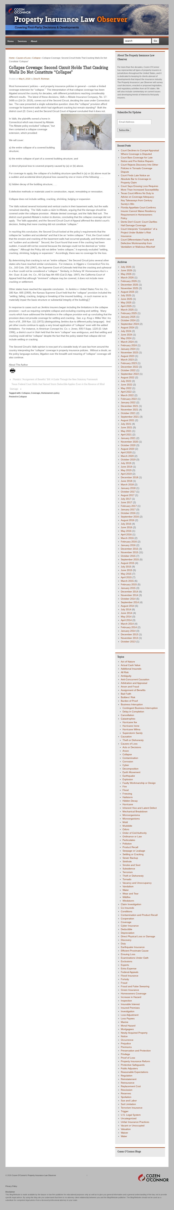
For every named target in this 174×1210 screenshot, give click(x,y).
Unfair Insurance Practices (135, 1122)
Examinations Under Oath (135, 957)
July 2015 (126, 566)
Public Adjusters (129, 1068)
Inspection (126, 1000)
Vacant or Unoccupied (132, 1125)
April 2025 (126, 306)
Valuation (126, 1129)
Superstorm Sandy (133, 733)
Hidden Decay (130, 800)
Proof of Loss (128, 1057)
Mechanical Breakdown (135, 811)
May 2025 (126, 302)
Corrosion (128, 761)
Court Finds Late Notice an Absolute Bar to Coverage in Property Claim (136, 179)
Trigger (124, 1111)
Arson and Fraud (130, 686)
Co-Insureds (127, 907)
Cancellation (127, 715)
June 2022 (126, 384)
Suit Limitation (128, 1104)
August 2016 (127, 520)
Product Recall (130, 847)
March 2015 (127, 581)
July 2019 (126, 463)
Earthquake (129, 775)
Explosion (128, 779)
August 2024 (127, 327)
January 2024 (128, 349)
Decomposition (130, 768)
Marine (124, 1022)
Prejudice (126, 1043)
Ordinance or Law (132, 836)
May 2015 (126, 573)
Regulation (126, 1075)
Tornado (127, 879)
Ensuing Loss (128, 954)
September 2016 (130, 516)
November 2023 (129, 352)
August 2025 (127, 291)
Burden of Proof (129, 700)
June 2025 (126, 299)
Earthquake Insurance (133, 947)
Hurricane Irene (131, 725)
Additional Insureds (131, 668)
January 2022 (128, 402)
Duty (123, 943)
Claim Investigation (131, 904)
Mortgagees (127, 1029)
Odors (126, 829)
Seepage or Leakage (134, 850)
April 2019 (126, 473)
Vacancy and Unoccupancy (137, 882)
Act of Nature (128, 661)
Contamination (130, 758)
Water (126, 890)
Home (10, 41)
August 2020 (127, 448)
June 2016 (126, 527)
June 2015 (126, 570)
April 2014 (126, 620)
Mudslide (127, 825)
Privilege (125, 1054)
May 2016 (126, 531)
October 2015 (128, 556)
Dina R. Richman (41, 79)
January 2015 (128, 588)
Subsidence (129, 868)
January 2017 (128, 509)
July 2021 (126, 423)
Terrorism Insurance (131, 1107)
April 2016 (126, 534)
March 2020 (127, 456)
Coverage (35, 393)
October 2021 (128, 413)
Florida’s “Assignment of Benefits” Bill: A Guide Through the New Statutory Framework (55, 379)
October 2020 (128, 445)
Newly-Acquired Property (134, 1032)
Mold (125, 822)
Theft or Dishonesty (133, 740)
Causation (126, 736)
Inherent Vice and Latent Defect (140, 808)
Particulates (129, 840)
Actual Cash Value (130, 665)
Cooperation (127, 918)
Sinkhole (127, 861)
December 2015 (129, 548)
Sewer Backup (130, 858)
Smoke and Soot (131, 865)
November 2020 (129, 441)
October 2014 (128, 598)
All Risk (125, 672)
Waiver (124, 1132)
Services (22, 41)
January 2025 (128, 316)
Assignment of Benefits (133, 690)
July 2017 (126, 498)
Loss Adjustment (129, 1015)
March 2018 (127, 484)
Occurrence (127, 1040)
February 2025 (129, 313)
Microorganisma (131, 815)
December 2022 (129, 366)
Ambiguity (126, 676)
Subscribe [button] (124, 130)
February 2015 (129, 584)
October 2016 (128, 513)
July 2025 (126, 295)
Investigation (127, 1011)
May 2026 (126, 274)
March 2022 (127, 395)
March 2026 (127, 277)
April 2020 (126, 452)
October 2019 (128, 459)
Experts (125, 965)
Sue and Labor (129, 1100)
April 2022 (126, 391)
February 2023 (129, 363)
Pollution (127, 843)
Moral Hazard (128, 1025)
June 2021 (126, 427)
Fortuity (125, 979)
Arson (126, 750)
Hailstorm (128, 797)
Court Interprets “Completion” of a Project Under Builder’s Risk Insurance (139, 232)
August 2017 (127, 495)
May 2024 (126, 338)
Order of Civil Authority (135, 833)
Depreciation (127, 932)
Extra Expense (128, 968)
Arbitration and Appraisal (134, 683)
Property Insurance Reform (135, 1061)
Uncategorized (128, 1118)
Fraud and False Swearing (135, 986)
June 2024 (126, 334)
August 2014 (127, 605)
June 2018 (126, 481)
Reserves (126, 1093)
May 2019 (126, 470)
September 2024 (130, 324)
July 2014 (126, 609)
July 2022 (126, 381)
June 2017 (126, 502)
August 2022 (127, 377)
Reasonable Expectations (134, 1072)
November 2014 (129, 595)
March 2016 (127, 538)
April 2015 (126, 577)
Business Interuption (132, 704)
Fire (125, 786)
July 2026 (126, 266)
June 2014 (126, 613)
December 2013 (129, 634)
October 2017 (128, 491)
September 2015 (130, 559)
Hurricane (128, 804)
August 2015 (127, 563)
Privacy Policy (11, 1186)
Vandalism (128, 886)
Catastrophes (128, 718)
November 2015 (129, 552)
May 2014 (126, 616)
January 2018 (128, 488)
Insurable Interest (130, 1004)
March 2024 (127, 341)
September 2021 (130, 416)
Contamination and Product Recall (139, 915)
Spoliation (126, 1097)
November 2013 (129, 638)
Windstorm (128, 900)
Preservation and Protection (136, 1050)
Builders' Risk (128, 697)
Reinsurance (127, 1082)
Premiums (126, 1047)
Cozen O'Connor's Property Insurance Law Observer (33, 1175)
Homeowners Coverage (133, 993)
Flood (126, 790)
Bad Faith (126, 693)
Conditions (126, 911)
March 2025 (127, 309)
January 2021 (128, 438)
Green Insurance (130, 990)
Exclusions (126, 961)
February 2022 (129, 398)
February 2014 (129, 627)
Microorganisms (131, 818)
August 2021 (127, 420)
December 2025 (129, 284)
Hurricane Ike (130, 722)
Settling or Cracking (133, 854)
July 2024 (126, 331)
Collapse (36, 58)
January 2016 (128, 545)
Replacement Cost (131, 1086)
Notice (124, 1036)
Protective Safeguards (133, 1065)
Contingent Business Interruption (140, 708)
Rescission (126, 1089)
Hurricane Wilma (131, 729)
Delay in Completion (133, 711)
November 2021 (129, 409)
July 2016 (126, 523)
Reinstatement (128, 1079)
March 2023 (127, 359)
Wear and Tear (130, 893)
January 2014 (128, 630)
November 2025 (129, 288)
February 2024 (129, 345)
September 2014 (130, 602)
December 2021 (129, 406)
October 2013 (128, 641)
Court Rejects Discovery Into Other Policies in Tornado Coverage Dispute (139, 168)
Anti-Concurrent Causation (135, 679)
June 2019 (126, 466)
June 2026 (126, 270)
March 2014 (127, 623)
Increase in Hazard (131, 997)
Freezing (127, 793)
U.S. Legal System (131, 1114)
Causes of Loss (23, 58)
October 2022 (128, 370)
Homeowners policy (50, 393)
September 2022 (130, 374)
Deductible (126, 929)
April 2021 (126, 434)
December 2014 (129, 591)
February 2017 (129, 506)
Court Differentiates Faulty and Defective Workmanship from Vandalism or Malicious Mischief (138, 243)
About (34, 41)
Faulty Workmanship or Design (139, 783)
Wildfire (126, 897)
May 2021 (126, 431)
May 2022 (126, 388)
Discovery (126, 940)
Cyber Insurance (130, 925)
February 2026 (129, 281)
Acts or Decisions (132, 747)
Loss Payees (128, 1018)
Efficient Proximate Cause (135, 950)
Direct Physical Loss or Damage (138, 936)
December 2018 (129, 477)
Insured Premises (130, 1007)
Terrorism (128, 872)
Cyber (126, 765)
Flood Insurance (129, 975)
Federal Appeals (129, 972)
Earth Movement (131, 772)
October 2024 (128, 320)
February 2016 (129, 541)
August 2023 (127, 356)
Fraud (124, 982)
